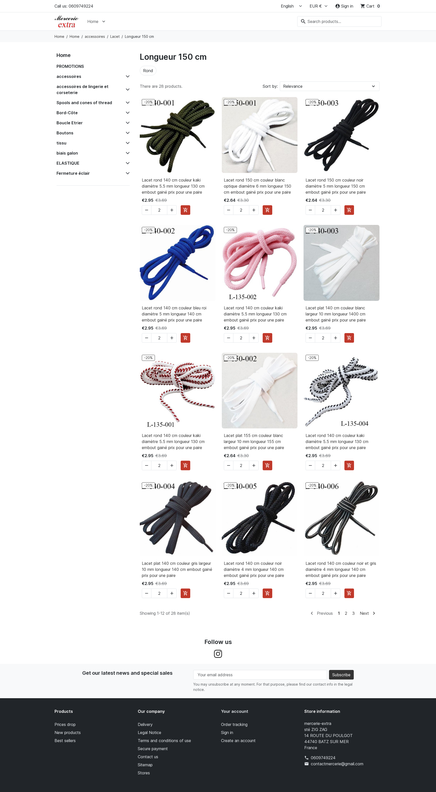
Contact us (148, 756)
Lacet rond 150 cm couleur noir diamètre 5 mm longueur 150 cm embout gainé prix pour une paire (336, 186)
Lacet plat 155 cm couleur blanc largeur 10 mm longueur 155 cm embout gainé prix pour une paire (254, 441)
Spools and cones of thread (84, 102)
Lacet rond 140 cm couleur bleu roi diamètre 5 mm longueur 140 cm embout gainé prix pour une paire (174, 313)
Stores (144, 772)
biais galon (67, 153)
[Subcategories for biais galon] (127, 153)
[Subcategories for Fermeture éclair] (127, 173)
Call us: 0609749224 (73, 6)
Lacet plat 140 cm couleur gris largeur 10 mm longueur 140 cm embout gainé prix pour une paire (177, 569)
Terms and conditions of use (164, 740)
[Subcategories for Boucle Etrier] (127, 123)
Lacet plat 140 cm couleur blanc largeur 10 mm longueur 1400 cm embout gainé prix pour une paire (336, 313)
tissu (61, 142)
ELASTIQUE (68, 163)
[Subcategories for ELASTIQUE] (127, 163)
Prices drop (65, 724)
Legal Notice (149, 732)
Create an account (238, 740)
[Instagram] (218, 653)
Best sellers (65, 740)
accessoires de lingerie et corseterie (82, 89)
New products (67, 732)
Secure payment (153, 748)
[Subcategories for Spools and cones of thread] (127, 103)
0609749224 (323, 757)
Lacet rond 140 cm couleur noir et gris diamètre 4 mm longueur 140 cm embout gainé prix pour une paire (341, 569)
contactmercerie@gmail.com (337, 763)
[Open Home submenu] (103, 21)
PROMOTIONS (70, 66)
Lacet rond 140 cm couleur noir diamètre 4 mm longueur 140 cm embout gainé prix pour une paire (254, 569)
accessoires (69, 76)
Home (92, 21)
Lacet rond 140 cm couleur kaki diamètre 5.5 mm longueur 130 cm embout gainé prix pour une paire (173, 186)
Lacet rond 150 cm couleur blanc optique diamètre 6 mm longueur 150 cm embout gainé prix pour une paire (257, 186)
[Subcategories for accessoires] (127, 76)
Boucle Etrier (70, 122)
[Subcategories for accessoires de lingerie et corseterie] (127, 89)
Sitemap (145, 764)
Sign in (227, 732)
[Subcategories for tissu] (127, 143)
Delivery (145, 724)
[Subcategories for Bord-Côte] (127, 113)
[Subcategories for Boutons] (127, 133)
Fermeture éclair (73, 173)
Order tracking (234, 724)
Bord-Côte (67, 112)
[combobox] (339, 21)
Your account (234, 711)
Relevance (293, 86)
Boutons (65, 132)
